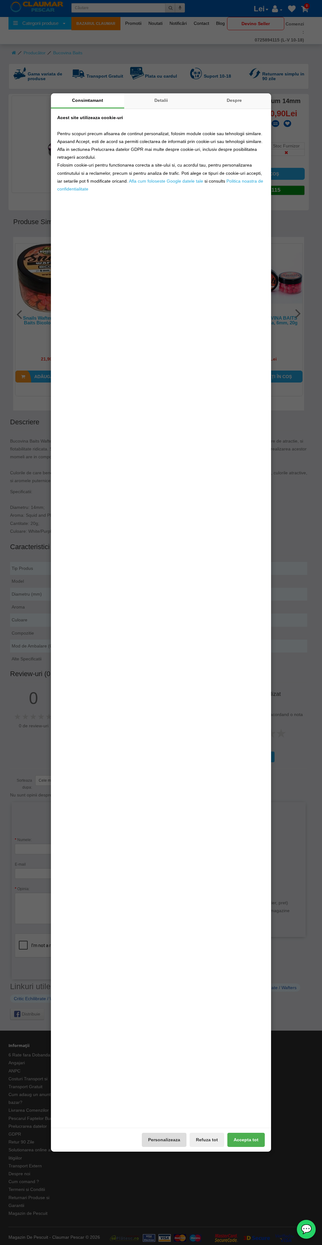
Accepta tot (246, 1139)
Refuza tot (207, 1139)
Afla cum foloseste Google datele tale (166, 181)
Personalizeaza (164, 1139)
